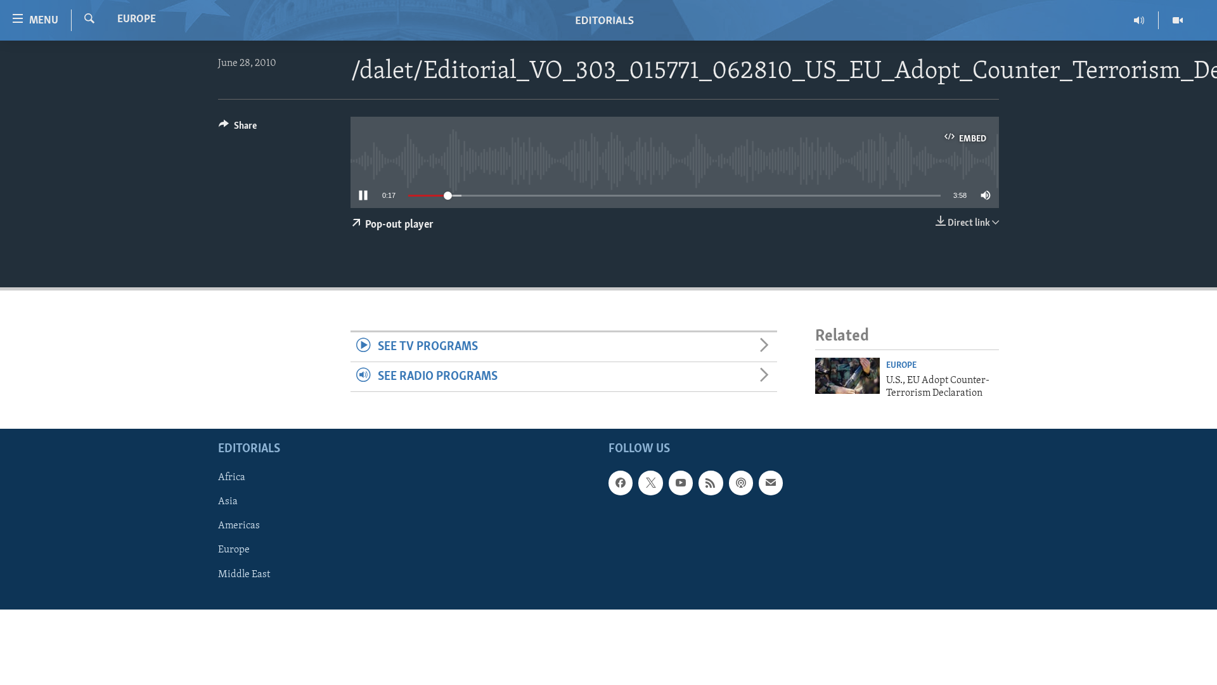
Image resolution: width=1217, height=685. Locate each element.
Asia (228, 502)
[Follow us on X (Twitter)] (650, 483)
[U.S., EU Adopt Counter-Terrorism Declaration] (847, 376)
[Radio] (1139, 20)
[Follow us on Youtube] (681, 483)
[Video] (1178, 20)
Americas (239, 526)
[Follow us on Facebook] (620, 483)
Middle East (244, 575)
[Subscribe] (771, 483)
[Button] (238, 129)
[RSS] (711, 483)
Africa (231, 478)
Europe (136, 19)
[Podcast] (741, 483)
